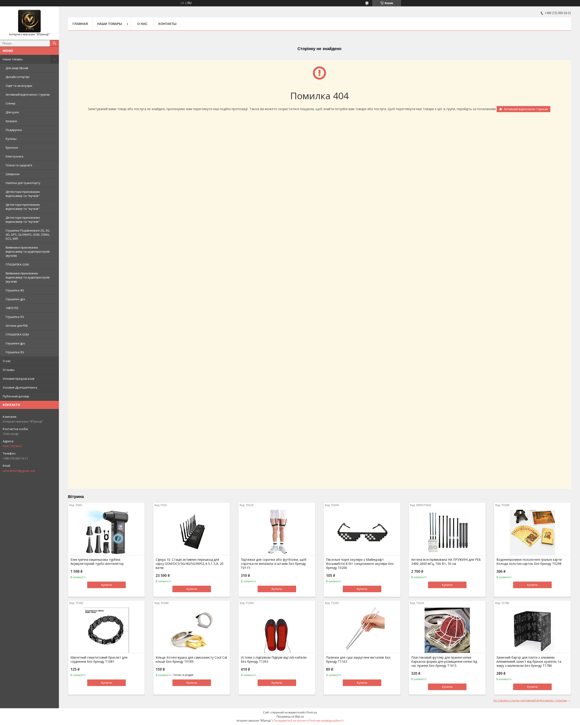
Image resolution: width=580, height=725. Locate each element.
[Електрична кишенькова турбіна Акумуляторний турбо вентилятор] (106, 532)
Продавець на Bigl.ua (290, 716)
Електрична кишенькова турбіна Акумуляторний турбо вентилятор (97, 562)
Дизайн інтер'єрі (17, 77)
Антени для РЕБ (17, 326)
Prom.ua (312, 712)
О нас (7, 361)
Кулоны (11, 139)
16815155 (12, 308)
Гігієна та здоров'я (19, 165)
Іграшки (11, 121)
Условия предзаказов (18, 379)
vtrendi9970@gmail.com (19, 471)
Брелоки (12, 147)
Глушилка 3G (15, 317)
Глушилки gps (15, 299)
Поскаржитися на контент (290, 720)
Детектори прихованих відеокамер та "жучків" (23, 194)
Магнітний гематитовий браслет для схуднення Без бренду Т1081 (98, 659)
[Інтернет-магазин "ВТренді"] (29, 21)
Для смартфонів (17, 68)
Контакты (167, 24)
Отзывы (8, 370)
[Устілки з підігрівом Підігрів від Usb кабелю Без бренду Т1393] (277, 630)
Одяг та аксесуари (19, 86)
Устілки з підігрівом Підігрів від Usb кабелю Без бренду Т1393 (274, 659)
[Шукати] (54, 43)
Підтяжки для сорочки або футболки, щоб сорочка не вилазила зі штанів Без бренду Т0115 (274, 564)
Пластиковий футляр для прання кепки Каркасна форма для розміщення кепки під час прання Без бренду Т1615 (444, 661)
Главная (80, 24)
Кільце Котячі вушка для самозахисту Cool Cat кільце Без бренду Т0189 (191, 659)
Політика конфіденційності (326, 720)
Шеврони (12, 174)
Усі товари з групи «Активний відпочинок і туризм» (530, 700)
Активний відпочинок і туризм (28, 94)
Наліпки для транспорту (23, 183)
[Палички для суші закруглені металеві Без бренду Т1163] (362, 630)
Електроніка (14, 156)
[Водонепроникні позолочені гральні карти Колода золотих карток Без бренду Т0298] (532, 532)
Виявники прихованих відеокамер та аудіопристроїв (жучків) (28, 251)
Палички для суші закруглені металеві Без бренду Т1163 (358, 659)
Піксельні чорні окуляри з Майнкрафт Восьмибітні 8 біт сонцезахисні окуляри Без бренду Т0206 (360, 564)
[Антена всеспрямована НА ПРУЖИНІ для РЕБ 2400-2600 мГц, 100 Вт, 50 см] (447, 532)
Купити (106, 585)
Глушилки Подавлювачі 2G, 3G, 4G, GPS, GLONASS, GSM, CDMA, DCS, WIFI (28, 234)
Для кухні (12, 112)
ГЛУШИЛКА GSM (17, 264)
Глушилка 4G (15, 290)
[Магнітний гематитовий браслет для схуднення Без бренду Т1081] (106, 630)
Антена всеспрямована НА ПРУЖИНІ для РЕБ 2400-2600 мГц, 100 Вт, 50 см (446, 562)
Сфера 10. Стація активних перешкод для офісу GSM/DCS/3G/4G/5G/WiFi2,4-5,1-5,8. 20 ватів (189, 564)
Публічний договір (16, 396)
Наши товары (13, 59)
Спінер (10, 103)
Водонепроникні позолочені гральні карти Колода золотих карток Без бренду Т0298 (529, 562)
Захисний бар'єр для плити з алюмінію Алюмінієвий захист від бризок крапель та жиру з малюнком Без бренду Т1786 (528, 661)
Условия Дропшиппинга (20, 387)
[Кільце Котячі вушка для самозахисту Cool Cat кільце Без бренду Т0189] (191, 630)
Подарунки (14, 130)
